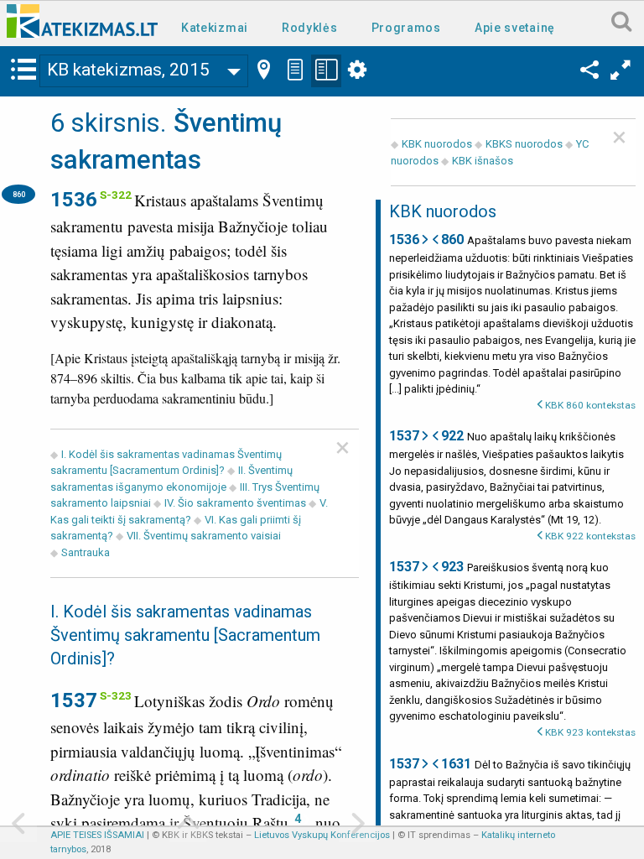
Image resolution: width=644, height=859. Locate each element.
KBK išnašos (482, 160)
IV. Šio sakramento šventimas (235, 503)
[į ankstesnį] (18, 825)
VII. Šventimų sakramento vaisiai (204, 535)
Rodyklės (310, 27)
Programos (406, 27)
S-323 (116, 695)
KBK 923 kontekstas (590, 732)
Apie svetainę (515, 27)
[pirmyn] (357, 825)
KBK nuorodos (437, 144)
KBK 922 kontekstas (590, 536)
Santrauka (85, 552)
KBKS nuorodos (524, 144)
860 (19, 194)
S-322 (116, 194)
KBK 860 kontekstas (590, 405)
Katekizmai (214, 27)
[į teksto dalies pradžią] (187, 825)
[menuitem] (218, 26)
